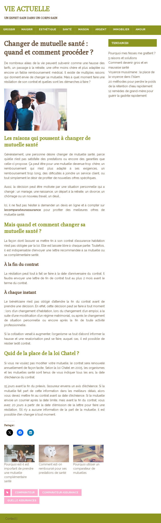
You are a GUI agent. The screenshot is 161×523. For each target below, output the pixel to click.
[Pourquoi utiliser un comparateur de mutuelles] (88, 453)
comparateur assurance (60, 492)
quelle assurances (21, 500)
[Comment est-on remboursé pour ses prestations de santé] (54, 453)
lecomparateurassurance (22, 210)
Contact (10, 518)
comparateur (25, 492)
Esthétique (47, 29)
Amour (140, 29)
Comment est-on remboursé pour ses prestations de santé (53, 468)
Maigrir (26, 29)
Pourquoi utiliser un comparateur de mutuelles (86, 468)
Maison (83, 29)
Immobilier (121, 29)
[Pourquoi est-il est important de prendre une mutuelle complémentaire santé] (19, 453)
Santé (67, 29)
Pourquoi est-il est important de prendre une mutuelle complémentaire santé (18, 473)
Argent (100, 29)
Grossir (9, 29)
